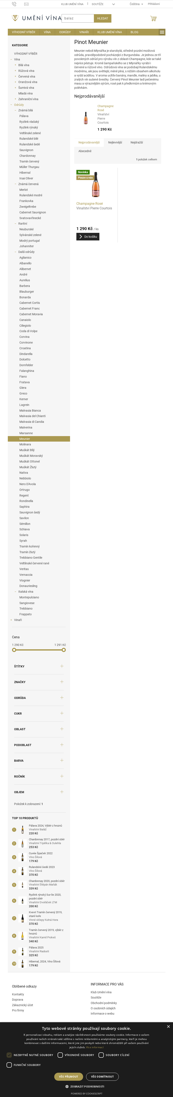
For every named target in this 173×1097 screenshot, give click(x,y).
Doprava (16, 999)
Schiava (23, 529)
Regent (22, 495)
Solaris (22, 535)
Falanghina (25, 370)
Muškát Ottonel (28, 461)
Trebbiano (24, 608)
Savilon (22, 518)
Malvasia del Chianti (31, 416)
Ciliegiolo (23, 325)
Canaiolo (23, 320)
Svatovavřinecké (28, 218)
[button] (85, 1086)
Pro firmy (16, 1010)
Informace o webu (101, 1013)
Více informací (93, 1047)
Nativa (22, 472)
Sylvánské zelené (29, 235)
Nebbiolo (23, 478)
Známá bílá (24, 110)
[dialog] (85, 1059)
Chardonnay (26, 155)
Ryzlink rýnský (27, 127)
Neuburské (25, 229)
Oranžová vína (26, 82)
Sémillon (23, 523)
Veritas (22, 569)
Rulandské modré (29, 195)
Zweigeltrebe (26, 206)
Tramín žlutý (26, 552)
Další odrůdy (25, 252)
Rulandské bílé (27, 138)
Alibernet (23, 269)
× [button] (165, 1026)
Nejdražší (135, 142)
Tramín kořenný (28, 546)
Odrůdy (17, 104)
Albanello (24, 263)
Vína (15, 59)
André (22, 274)
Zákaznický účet (20, 1005)
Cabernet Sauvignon (31, 212)
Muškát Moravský (29, 455)
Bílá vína (22, 65)
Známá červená (27, 184)
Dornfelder (24, 365)
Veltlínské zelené (28, 133)
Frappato (24, 614)
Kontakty (16, 994)
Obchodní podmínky (102, 1003)
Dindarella (24, 354)
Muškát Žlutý (26, 467)
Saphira (23, 506)
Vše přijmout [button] (67, 1076)
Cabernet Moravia (29, 314)
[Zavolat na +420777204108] (16, 3)
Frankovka (25, 201)
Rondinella (24, 501)
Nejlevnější (113, 142)
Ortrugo (23, 489)
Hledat (101, 18)
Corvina (23, 336)
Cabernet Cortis (28, 302)
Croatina (23, 348)
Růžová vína (25, 70)
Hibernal (23, 172)
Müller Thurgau (28, 167)
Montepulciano (27, 597)
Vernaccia (24, 574)
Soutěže (96, 4)
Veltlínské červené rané (32, 563)
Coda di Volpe (27, 331)
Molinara (23, 444)
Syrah (21, 540)
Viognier (23, 580)
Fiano (21, 376)
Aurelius (23, 280)
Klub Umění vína (70, 4)
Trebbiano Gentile (29, 557)
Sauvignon (25, 150)
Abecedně (83, 151)
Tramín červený (28, 161)
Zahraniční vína (27, 99)
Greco (22, 393)
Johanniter (25, 246)
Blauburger (25, 291)
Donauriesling (27, 586)
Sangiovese (25, 603)
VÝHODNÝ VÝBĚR (24, 53)
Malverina (24, 427)
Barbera (23, 286)
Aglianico (24, 257)
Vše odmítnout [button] (100, 1076)
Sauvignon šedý (28, 512)
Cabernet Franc (28, 308)
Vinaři (16, 620)
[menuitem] (22, 32)
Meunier (23, 439)
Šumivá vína (24, 87)
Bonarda (23, 297)
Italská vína (24, 591)
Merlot (22, 189)
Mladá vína (24, 93)
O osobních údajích (101, 1008)
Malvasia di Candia (30, 421)
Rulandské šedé (28, 144)
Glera (21, 387)
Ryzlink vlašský (27, 121)
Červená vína (25, 76)
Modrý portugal (28, 240)
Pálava (22, 116)
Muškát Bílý (25, 450)
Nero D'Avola (26, 484)
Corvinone (24, 342)
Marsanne (24, 433)
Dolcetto (23, 359)
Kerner (22, 399)
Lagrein (23, 405)
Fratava (23, 382)
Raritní (21, 223)
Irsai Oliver (24, 178)
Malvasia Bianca (28, 410)
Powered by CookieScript (85, 1093)
